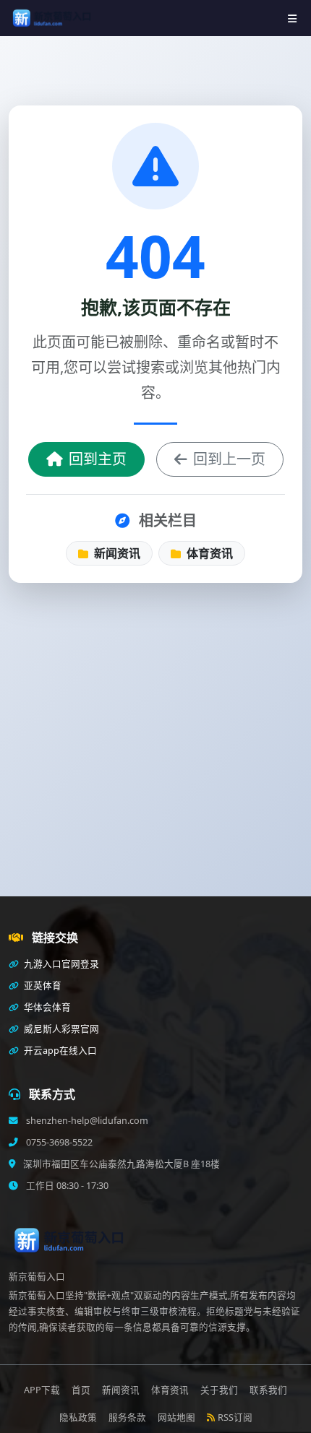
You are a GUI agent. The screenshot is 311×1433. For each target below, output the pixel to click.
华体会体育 (46, 1007)
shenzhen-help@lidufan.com (86, 1120)
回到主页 (98, 459)
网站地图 (176, 1417)
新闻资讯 (115, 553)
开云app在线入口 (59, 1050)
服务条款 (127, 1417)
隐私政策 (78, 1417)
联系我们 (268, 1390)
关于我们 (219, 1390)
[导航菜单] (292, 18)
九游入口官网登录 (60, 964)
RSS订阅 (235, 1417)
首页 (81, 1390)
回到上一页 (229, 459)
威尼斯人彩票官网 (60, 1029)
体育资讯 (208, 553)
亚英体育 (41, 985)
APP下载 (42, 1390)
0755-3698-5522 (58, 1142)
